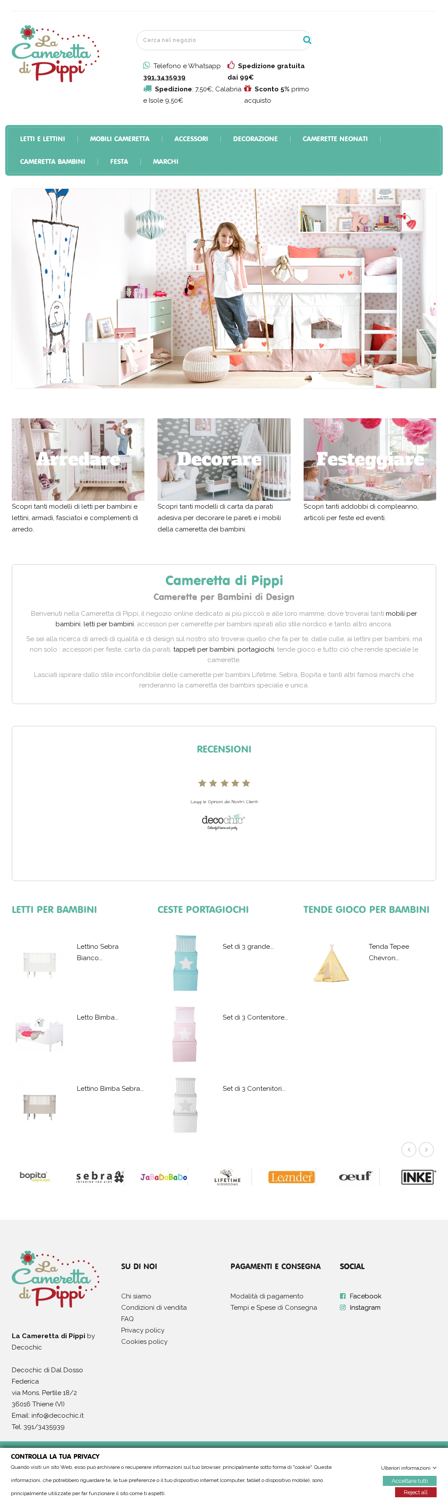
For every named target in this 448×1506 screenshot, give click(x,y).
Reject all (416, 1492)
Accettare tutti (410, 1480)
